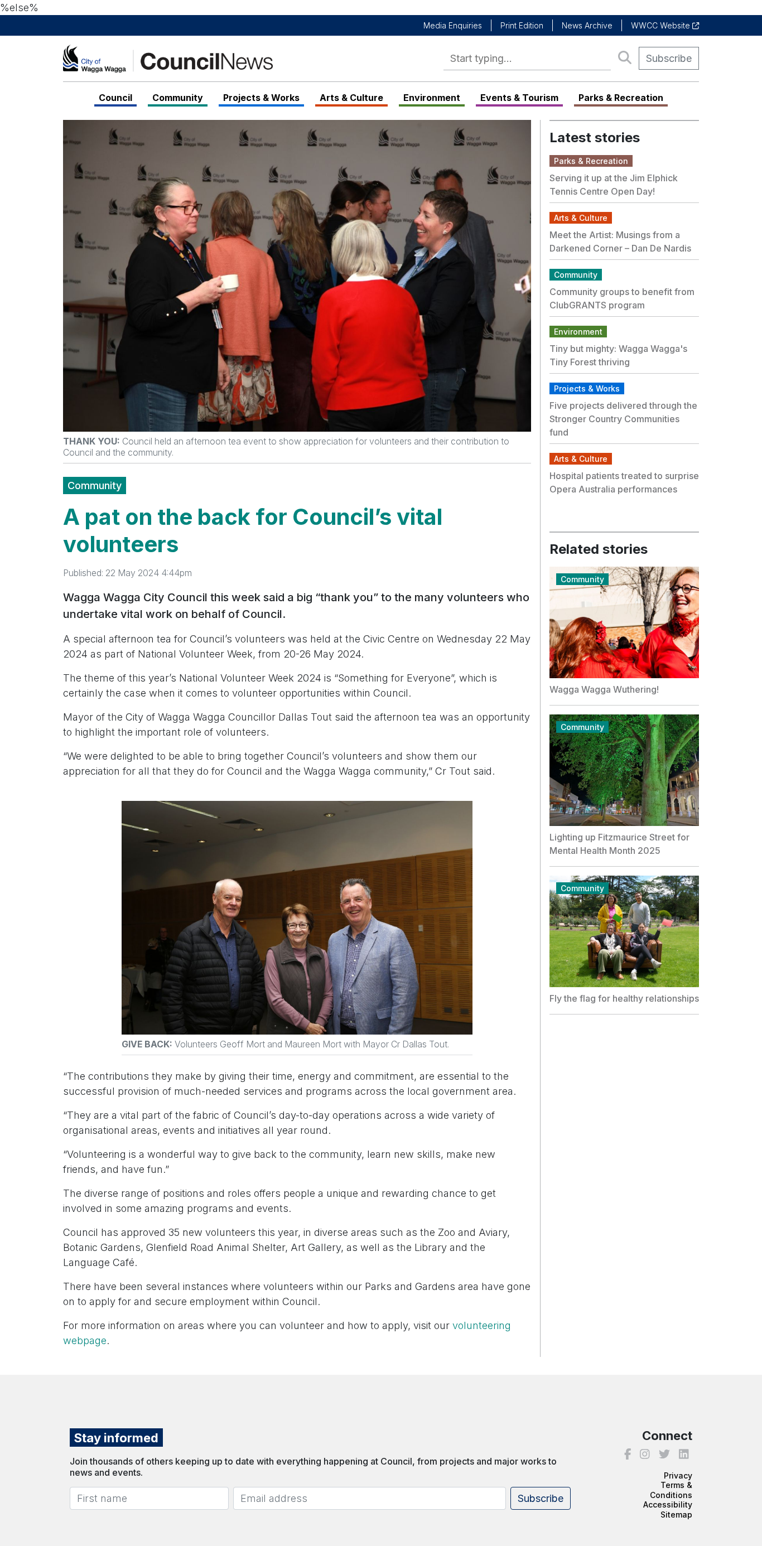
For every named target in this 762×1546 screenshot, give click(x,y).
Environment (431, 97)
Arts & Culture (351, 97)
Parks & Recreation (620, 97)
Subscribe (669, 58)
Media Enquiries (452, 25)
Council (115, 97)
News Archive (587, 25)
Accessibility (667, 1504)
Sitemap (676, 1514)
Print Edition (521, 25)
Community (177, 97)
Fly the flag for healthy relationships (624, 998)
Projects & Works (261, 97)
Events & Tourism (519, 97)
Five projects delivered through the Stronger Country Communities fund (623, 419)
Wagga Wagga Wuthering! (604, 689)
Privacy (678, 1475)
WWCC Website (661, 25)
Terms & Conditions (671, 1490)
